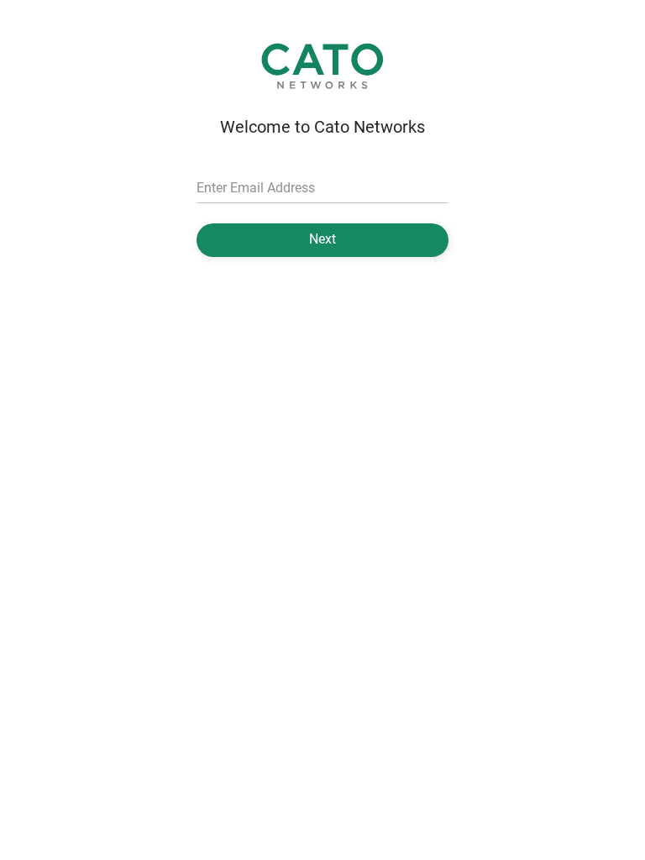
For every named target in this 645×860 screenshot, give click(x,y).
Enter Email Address (256, 188)
